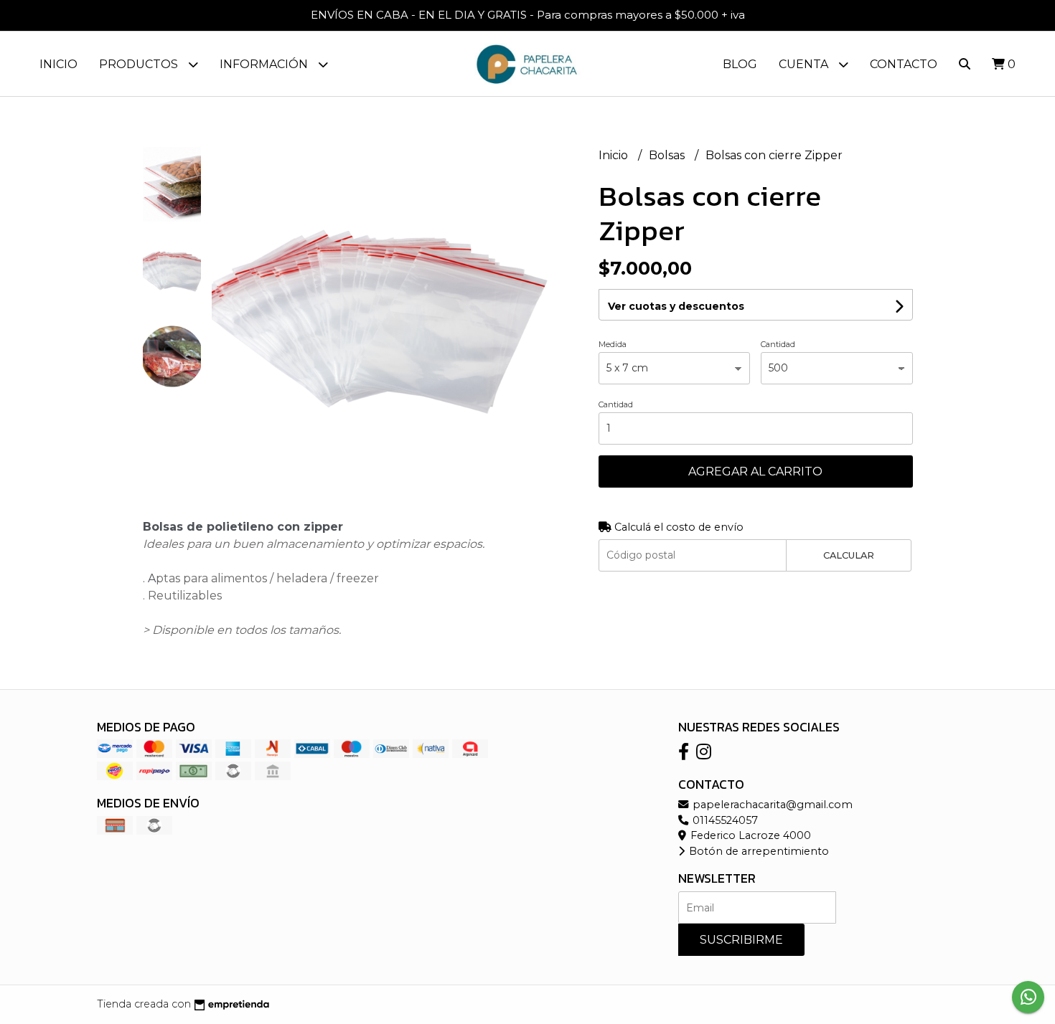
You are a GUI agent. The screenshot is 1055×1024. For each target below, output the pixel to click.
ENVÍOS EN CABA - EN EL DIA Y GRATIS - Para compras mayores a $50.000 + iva (528, 15)
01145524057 (724, 820)
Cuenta (805, 64)
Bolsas (668, 155)
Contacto (903, 64)
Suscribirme (741, 940)
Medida (613, 344)
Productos (140, 64)
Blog (740, 64)
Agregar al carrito (755, 471)
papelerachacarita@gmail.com (771, 804)
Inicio (58, 64)
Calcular (848, 555)
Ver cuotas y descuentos (676, 306)
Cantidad (778, 344)
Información (265, 64)
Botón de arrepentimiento (757, 851)
